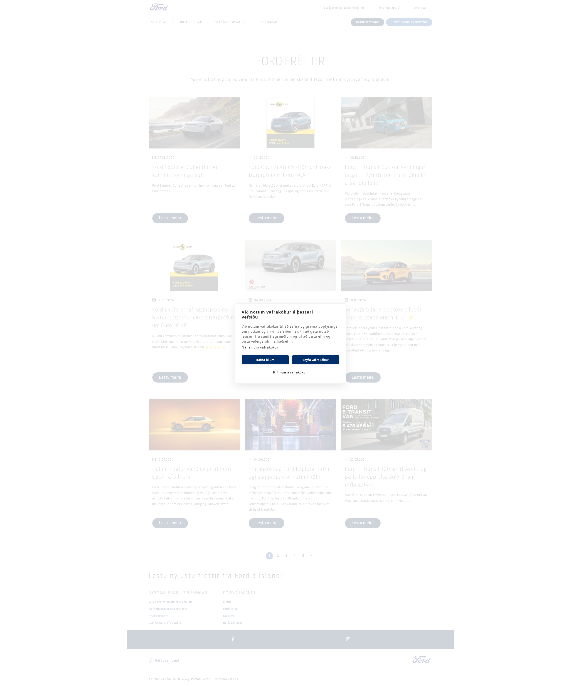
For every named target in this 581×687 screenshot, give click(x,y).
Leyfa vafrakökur (316, 360)
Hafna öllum (265, 360)
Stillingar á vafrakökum (291, 372)
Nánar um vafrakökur (260, 347)
